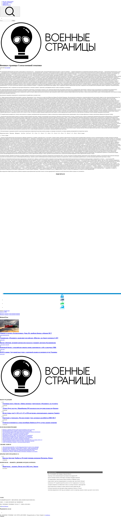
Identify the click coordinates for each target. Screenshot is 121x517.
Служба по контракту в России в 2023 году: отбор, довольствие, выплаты (18, 440)
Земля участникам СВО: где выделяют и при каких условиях (16, 433)
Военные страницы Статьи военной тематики (10, 313)
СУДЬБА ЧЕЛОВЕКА (7, 2)
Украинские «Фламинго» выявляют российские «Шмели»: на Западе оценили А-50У (29, 338)
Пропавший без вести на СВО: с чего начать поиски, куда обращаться (18, 435)
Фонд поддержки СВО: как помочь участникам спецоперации (16, 438)
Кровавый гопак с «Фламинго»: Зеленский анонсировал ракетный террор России (20, 449)
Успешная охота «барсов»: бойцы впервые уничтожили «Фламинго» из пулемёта (30, 403)
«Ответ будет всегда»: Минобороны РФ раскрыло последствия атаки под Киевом (30, 408)
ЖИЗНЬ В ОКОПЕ (7, 5)
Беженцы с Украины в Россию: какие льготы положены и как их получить (19, 429)
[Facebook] (3, 512)
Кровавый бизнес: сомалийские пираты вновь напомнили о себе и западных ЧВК (28, 347)
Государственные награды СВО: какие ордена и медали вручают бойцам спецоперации (21, 431)
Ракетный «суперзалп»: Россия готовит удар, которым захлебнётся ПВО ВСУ (29, 418)
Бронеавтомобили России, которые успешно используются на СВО (17, 430)
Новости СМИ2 (3, 311)
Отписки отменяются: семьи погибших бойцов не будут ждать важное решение (30, 422)
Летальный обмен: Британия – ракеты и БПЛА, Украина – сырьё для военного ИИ (20, 448)
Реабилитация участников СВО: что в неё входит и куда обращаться (17, 436)
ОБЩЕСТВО (5, 3)
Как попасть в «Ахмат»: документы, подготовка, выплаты (15, 434)
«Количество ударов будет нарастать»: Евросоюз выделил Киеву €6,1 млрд (19, 450)
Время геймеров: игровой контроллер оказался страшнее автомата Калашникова (28, 343)
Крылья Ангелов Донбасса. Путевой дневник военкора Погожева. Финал (28, 458)
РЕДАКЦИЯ (7, 67)
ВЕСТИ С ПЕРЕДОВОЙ (8, 1)
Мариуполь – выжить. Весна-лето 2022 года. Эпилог (20, 466)
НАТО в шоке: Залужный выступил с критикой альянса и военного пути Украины (28, 352)
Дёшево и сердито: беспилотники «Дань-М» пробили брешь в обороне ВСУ (26, 333)
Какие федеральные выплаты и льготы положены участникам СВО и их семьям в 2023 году (22, 439)
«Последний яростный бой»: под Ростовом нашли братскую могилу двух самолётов (21, 446)
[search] (10, 12)
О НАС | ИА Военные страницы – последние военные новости (16, 442)
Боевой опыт (7, 310)
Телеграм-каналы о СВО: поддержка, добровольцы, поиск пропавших (18, 437)
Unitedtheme (47, 515)
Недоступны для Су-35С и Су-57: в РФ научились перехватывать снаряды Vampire (31, 413)
